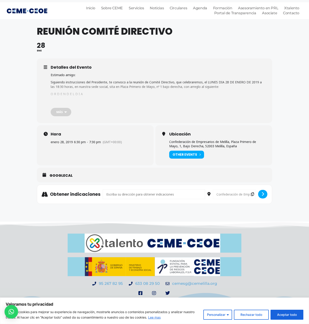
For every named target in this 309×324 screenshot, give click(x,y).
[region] (154, 310)
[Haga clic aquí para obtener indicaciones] (262, 194)
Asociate (269, 13)
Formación (222, 8)
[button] (11, 312)
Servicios (136, 8)
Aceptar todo (287, 315)
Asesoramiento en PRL (258, 8)
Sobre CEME (112, 8)
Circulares (178, 8)
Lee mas (154, 317)
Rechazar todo (251, 315)
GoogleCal (61, 175)
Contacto (291, 13)
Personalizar (216, 315)
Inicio (90, 8)
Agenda (200, 8)
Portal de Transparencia (235, 13)
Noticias (157, 8)
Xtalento (291, 8)
